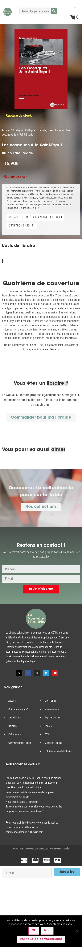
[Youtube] (55, 673)
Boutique (17, 130)
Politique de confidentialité (41, 939)
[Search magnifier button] (54, 11)
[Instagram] (37, 673)
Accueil (6, 130)
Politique (30, 130)
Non (47, 930)
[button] (75, 6)
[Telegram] (46, 673)
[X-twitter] (19, 673)
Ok (34, 930)
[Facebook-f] (28, 673)
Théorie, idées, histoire (50, 130)
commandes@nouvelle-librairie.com (24, 832)
